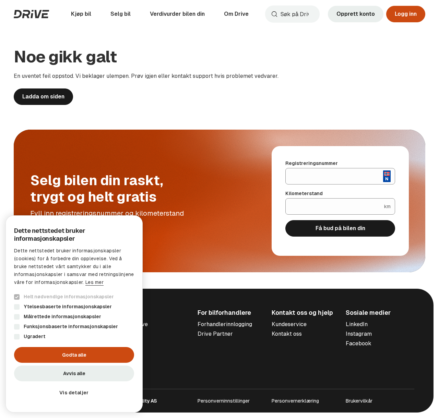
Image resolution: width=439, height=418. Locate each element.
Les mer (94, 282)
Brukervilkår (359, 401)
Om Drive (236, 14)
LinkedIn (357, 324)
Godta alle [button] (74, 355)
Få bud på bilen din (340, 228)
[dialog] (74, 314)
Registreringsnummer (311, 163)
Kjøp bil (81, 14)
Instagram (359, 334)
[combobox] (292, 14)
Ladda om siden (43, 96)
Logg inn (406, 14)
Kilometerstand (304, 193)
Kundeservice (289, 324)
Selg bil (120, 14)
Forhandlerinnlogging (225, 324)
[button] (74, 392)
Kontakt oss (287, 334)
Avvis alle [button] (74, 373)
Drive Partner (215, 334)
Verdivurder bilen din (177, 14)
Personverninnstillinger (224, 401)
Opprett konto (355, 14)
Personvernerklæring (295, 401)
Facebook (358, 343)
